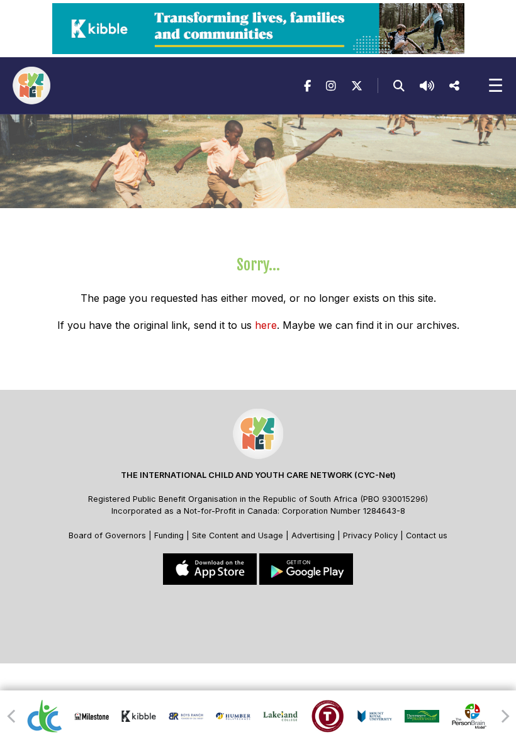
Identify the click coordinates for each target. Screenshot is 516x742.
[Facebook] (307, 85)
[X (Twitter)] (357, 85)
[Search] (399, 85)
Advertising (314, 535)
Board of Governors (107, 535)
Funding (169, 535)
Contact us (426, 535)
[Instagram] (331, 85)
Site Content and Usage (237, 535)
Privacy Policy (370, 535)
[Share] (454, 85)
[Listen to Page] (427, 85)
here (266, 325)
